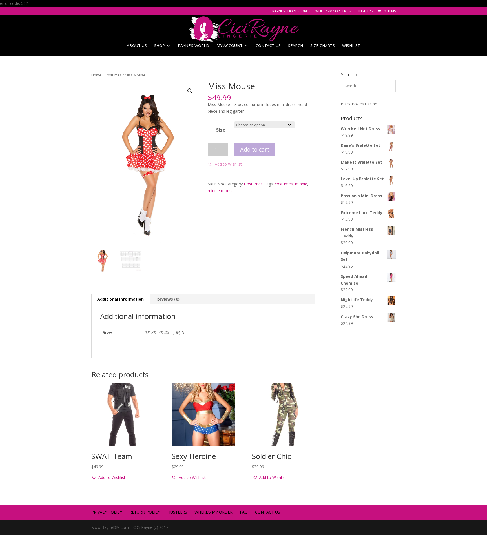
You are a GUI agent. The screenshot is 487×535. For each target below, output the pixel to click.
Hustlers (365, 12)
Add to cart (254, 149)
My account (229, 46)
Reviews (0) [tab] (168, 299)
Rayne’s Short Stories (291, 12)
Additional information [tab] (120, 299)
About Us (137, 46)
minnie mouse (221, 190)
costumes (284, 184)
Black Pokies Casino (359, 103)
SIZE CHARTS (322, 46)
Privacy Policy (106, 512)
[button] (190, 91)
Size (220, 130)
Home (96, 74)
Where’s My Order (330, 12)
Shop (159, 46)
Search (295, 46)
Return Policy (144, 512)
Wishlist (351, 46)
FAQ (244, 512)
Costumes (113, 74)
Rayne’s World (193, 46)
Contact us (268, 46)
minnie (301, 184)
